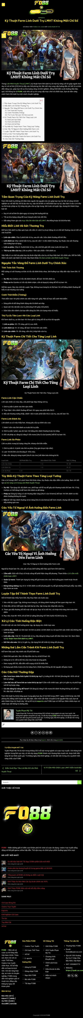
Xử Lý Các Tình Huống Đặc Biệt (16, 134)
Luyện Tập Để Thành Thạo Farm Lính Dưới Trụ (21, 131)
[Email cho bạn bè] (43, 732)
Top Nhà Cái (6, 922)
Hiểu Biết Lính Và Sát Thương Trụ (16, 106)
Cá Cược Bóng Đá (8, 903)
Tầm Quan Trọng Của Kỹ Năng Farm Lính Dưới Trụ (22, 103)
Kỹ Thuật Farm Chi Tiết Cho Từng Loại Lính (20, 117)
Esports (41, 17)
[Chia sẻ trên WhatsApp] (32, 732)
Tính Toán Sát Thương (14, 110)
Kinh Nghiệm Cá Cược (10, 915)
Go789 (4, 1001)
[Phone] (3, 725)
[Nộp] (79, 782)
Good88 (5, 1004)
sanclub (13, 1004)
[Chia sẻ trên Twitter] (39, 732)
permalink (60, 740)
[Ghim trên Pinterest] (47, 732)
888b (12, 998)
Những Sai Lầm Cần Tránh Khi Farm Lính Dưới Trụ (22, 136)
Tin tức (4, 918)
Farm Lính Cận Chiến (14, 120)
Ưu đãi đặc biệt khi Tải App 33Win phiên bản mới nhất (29, 862)
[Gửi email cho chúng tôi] (69, 975)
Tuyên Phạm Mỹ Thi (53, 26)
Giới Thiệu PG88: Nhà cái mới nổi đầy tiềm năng (26, 888)
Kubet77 (5, 998)
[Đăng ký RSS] (76, 975)
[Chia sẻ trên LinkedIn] (50, 732)
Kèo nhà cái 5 (7, 996)
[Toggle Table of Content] (40, 100)
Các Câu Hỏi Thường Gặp (14, 139)
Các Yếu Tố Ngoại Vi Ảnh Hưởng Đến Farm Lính (21, 129)
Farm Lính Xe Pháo (14, 124)
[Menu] (3, 4)
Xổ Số (4, 926)
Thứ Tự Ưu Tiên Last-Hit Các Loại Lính (20, 115)
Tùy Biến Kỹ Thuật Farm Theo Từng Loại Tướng (21, 126)
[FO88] (41, 4)
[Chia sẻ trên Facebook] (36, 732)
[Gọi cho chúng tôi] (72, 975)
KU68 (11, 1001)
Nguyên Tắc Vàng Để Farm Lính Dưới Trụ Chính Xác (23, 108)
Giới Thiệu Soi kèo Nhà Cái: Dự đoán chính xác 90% (28, 882)
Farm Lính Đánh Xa (14, 122)
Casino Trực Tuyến (9, 907)
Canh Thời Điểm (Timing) (16, 113)
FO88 (48, 1015)
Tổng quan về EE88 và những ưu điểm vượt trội (26, 875)
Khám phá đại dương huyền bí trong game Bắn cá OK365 (30, 868)
